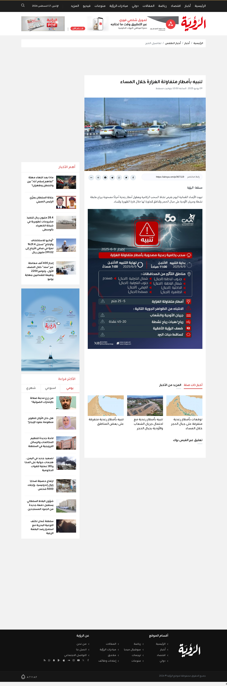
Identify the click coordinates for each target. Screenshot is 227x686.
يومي (69, 388)
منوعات (100, 5)
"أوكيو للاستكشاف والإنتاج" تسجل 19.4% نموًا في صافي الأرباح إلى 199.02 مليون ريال (39, 246)
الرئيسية (200, 5)
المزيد (75, 5)
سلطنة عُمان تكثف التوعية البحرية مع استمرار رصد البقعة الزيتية (42, 527)
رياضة (162, 5)
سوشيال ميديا (132, 650)
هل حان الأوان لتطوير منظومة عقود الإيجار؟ (41, 420)
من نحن (82, 644)
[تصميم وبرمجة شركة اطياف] (29, 677)
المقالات (148, 5)
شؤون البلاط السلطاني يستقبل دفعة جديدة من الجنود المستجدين (40, 505)
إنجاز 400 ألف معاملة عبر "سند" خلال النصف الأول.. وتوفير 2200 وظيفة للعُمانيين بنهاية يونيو (39, 271)
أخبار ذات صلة (193, 385)
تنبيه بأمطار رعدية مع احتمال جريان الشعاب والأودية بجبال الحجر (148, 424)
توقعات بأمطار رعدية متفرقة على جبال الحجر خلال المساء (186, 424)
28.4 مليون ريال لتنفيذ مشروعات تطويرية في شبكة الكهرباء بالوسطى (40, 224)
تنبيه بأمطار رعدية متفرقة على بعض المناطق (106, 421)
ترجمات (136, 655)
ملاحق (112, 655)
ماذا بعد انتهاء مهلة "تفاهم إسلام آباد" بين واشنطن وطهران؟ (40, 181)
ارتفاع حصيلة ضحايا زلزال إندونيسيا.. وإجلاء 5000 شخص (41, 485)
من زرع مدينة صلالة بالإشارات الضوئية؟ (42, 400)
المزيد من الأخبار (170, 385)
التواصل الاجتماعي (75, 655)
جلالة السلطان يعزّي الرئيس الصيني (42, 200)
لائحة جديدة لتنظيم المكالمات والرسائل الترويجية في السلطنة (41, 442)
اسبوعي (50, 388)
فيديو (87, 5)
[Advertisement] (113, 61)
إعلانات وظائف (107, 661)
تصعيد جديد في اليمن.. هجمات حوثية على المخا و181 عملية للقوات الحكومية (39, 464)
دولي (135, 5)
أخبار (188, 5)
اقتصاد (176, 5)
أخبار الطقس (173, 43)
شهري (31, 388)
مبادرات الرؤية (119, 5)
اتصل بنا (81, 650)
